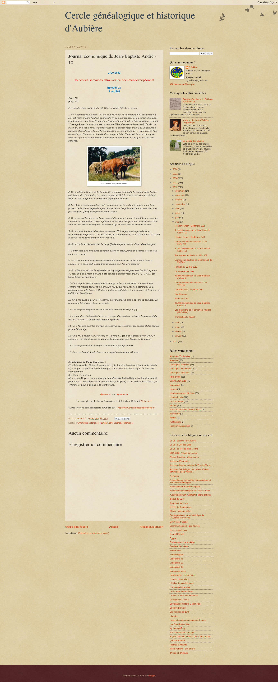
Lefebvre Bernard (177, 608)
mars (178, 327)
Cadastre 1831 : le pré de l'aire (189, 289)
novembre (180, 195)
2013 (175, 182)
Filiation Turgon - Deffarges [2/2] (190, 226)
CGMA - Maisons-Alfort (180, 511)
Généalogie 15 (176, 563)
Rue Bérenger (181, 294)
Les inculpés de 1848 (179, 612)
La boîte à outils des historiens (184, 595)
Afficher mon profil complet (182, 84)
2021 (175, 174)
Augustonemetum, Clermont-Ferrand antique (190, 495)
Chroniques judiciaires (180, 372)
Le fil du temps (176, 401)
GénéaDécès (176, 550)
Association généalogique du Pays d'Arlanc (190, 490)
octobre (179, 200)
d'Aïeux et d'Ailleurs (179, 653)
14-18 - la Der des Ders (180, 445)
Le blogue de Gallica (179, 599)
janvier (178, 336)
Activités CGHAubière (180, 356)
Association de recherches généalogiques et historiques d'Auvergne (190, 481)
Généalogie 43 (176, 567)
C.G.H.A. (193, 67)
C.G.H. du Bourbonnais (180, 507)
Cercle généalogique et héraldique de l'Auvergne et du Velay (187, 516)
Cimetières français (179, 522)
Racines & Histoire (178, 645)
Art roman (174, 476)
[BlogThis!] (119, 418)
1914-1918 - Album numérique (183, 453)
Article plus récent (76, 526)
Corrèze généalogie (178, 530)
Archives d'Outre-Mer (179, 461)
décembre (180, 191)
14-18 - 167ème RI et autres (183, 441)
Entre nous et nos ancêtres (182, 542)
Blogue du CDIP (177, 499)
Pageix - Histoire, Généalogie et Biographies (190, 636)
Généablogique (176, 554)
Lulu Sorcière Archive (179, 624)
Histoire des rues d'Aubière (182, 393)
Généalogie (175, 385)
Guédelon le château (179, 546)
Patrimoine (175, 413)
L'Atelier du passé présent (182, 583)
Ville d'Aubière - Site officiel (182, 649)
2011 (175, 341)
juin (177, 217)
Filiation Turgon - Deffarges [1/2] (190, 237)
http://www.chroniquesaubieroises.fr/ (136, 408)
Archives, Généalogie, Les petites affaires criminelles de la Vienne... (189, 470)
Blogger (151, 675)
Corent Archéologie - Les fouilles (185, 526)
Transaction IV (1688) (185, 317)
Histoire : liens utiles (179, 579)
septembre (180, 204)
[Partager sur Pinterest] (128, 418)
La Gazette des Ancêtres (181, 591)
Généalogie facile (178, 571)
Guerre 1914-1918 (178, 381)
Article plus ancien (151, 526)
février (178, 331)
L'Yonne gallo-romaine (180, 587)
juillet (178, 213)
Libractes (174, 616)
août (177, 208)
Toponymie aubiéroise (180, 426)
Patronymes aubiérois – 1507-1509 (191, 255)
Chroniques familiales (180, 364)
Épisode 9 (105, 394)
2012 (175, 187)
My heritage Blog (177, 628)
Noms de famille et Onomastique (185, 409)
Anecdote (174, 360)
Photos (173, 418)
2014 (175, 178)
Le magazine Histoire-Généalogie (185, 604)
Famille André (106, 423)
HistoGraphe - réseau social (182, 575)
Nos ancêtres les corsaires (182, 632)
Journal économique (123, 423)
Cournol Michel (176, 534)
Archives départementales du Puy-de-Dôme (190, 465)
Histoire (173, 389)
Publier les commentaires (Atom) (93, 533)
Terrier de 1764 (182, 298)
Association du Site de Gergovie (185, 486)
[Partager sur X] (122, 418)
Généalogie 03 (176, 559)
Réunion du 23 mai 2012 (186, 267)
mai (177, 222)
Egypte (173, 538)
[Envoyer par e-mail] (116, 418)
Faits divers (175, 377)
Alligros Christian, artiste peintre (184, 457)
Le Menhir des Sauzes (193, 141)
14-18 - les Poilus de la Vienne (184, 449)
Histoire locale (176, 397)
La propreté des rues (184, 271)
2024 (175, 169)
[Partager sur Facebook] (125, 418)
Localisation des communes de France (188, 620)
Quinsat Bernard (177, 640)
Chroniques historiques (88, 423)
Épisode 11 (122, 394)
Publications (175, 422)
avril (177, 322)
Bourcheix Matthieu (179, 503)
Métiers (173, 405)
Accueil (114, 526)
